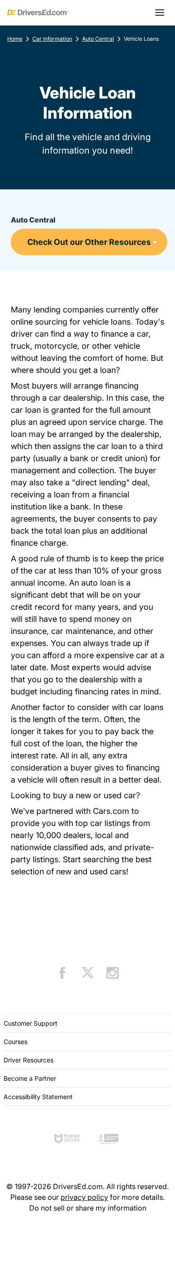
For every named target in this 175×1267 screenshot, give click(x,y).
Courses (15, 1041)
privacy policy (84, 1197)
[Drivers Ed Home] (38, 12)
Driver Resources (28, 1060)
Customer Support (30, 1023)
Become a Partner (30, 1078)
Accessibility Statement (38, 1096)
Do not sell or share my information (87, 1207)
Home (14, 38)
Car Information (52, 38)
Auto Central (98, 38)
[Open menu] (160, 12)
